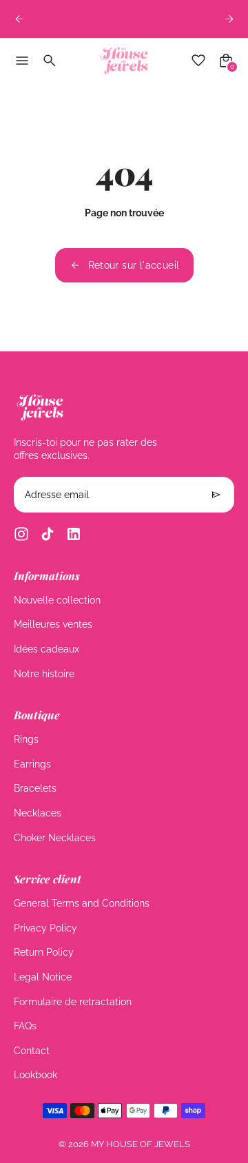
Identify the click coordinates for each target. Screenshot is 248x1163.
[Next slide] (229, 19)
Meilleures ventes (53, 624)
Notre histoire (44, 673)
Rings (26, 739)
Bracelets (35, 788)
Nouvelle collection (57, 600)
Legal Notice (43, 976)
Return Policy (44, 952)
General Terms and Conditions (81, 903)
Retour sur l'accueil (134, 265)
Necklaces (37, 813)
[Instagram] (21, 534)
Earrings (32, 764)
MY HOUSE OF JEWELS (140, 1144)
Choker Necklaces (55, 837)
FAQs (25, 1025)
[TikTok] (47, 534)
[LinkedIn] (73, 534)
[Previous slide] (19, 19)
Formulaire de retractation (73, 1001)
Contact (32, 1050)
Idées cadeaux (46, 649)
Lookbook (35, 1074)
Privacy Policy (45, 928)
